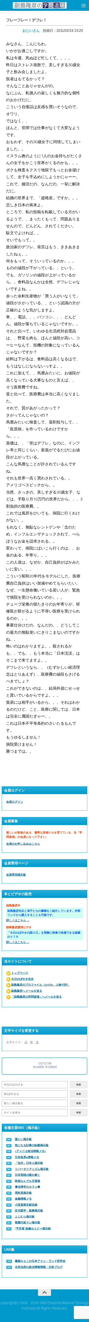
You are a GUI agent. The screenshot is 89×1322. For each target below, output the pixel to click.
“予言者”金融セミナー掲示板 (33, 1228)
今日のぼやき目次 (22, 979)
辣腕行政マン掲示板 (27, 1222)
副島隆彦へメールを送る (26, 990)
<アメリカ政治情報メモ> (30, 1151)
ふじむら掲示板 (25, 1216)
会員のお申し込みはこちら (23, 843)
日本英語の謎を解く (27, 1174)
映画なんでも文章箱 (27, 1181)
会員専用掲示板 (16, 874)
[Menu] (83, 5)
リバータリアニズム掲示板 (32, 1169)
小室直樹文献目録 (26, 1204)
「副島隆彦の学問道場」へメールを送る (36, 996)
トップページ (19, 972)
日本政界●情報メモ (27, 1157)
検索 (78, 1084)
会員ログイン (14, 801)
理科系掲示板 (23, 1192)
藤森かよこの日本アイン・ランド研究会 (40, 1261)
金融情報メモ (23, 1198)
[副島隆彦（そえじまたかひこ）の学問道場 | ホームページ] (39, 5)
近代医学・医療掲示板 (29, 1210)
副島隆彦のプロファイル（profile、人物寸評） (40, 984)
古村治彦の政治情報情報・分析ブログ (39, 1267)
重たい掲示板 (23, 1139)
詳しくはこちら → (17, 920)
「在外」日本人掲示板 (29, 1163)
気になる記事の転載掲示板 (32, 1145)
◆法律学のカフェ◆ (27, 1186)
